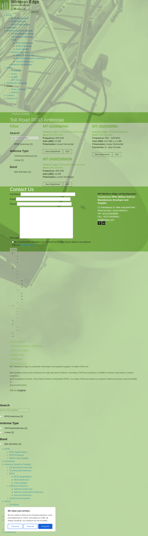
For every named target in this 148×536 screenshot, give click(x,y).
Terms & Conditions (19, 350)
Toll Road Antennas (15, 428)
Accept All (45, 526)
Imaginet (21, 390)
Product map (16, 359)
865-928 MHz (12, 444)
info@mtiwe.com (106, 220)
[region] (30, 519)
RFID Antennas (13, 416)
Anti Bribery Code (18, 363)
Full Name (15, 194)
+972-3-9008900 (110, 213)
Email (13, 199)
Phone (13, 204)
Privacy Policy (27, 245)
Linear (9, 432)
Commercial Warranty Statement (26, 346)
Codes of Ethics (18, 341)
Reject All (30, 526)
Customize (15, 526)
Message (15, 238)
